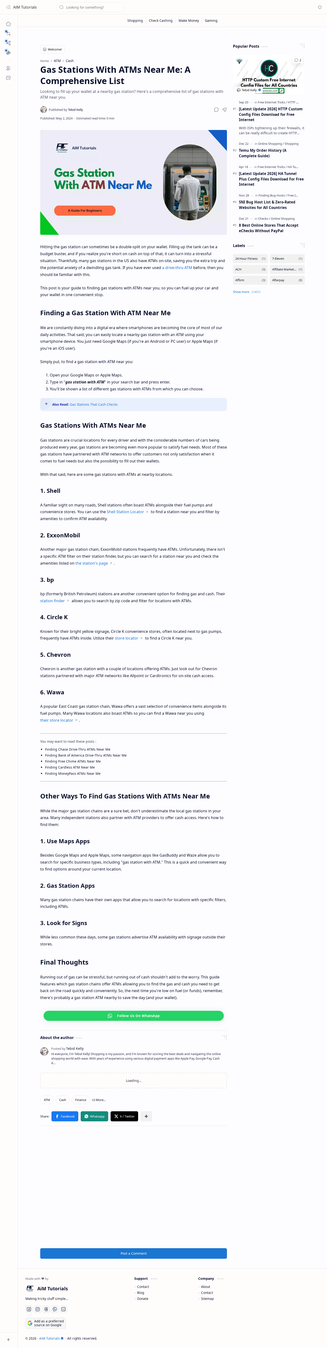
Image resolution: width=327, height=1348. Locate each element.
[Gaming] (211, 20)
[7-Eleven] (287, 258)
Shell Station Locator (125, 511)
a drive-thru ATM (177, 267)
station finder (52, 600)
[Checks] (264, 218)
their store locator (56, 720)
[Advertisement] (134, 1187)
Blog (140, 1292)
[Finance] (81, 1099)
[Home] (8, 24)
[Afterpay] (287, 280)
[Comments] (298, 60)
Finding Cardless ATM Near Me (70, 767)
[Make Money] (189, 20)
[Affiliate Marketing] (287, 269)
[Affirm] (250, 280)
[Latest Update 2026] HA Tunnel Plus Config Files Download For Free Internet (271, 179)
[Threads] (46, 1309)
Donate (142, 1298)
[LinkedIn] (63, 1309)
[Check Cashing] (161, 20)
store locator (126, 638)
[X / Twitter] (124, 1116)
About (205, 1286)
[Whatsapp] (94, 1116)
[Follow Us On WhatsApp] (134, 1016)
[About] (8, 68)
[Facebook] (64, 1116)
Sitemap (207, 1298)
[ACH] (250, 269)
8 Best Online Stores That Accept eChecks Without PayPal (269, 228)
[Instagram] (37, 1309)
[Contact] (8, 78)
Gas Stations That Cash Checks (94, 404)
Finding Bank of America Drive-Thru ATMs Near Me (86, 755)
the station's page (91, 563)
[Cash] (63, 1099)
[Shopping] (135, 20)
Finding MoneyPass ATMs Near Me (73, 773)
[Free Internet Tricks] (272, 102)
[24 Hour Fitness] (250, 258)
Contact (143, 1286)
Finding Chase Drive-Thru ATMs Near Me (77, 749)
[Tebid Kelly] (66, 109)
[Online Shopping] (271, 143)
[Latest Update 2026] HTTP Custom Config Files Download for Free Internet (271, 114)
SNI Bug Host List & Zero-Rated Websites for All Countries (267, 205)
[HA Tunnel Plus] (298, 167)
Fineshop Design (306, 1338)
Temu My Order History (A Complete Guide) (262, 153)
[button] (8, 33)
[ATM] (47, 1099)
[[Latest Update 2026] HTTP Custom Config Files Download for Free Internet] (269, 75)
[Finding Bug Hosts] (273, 195)
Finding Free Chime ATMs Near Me (73, 761)
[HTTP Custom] (297, 102)
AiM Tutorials (25, 7)
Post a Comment (134, 1253)
